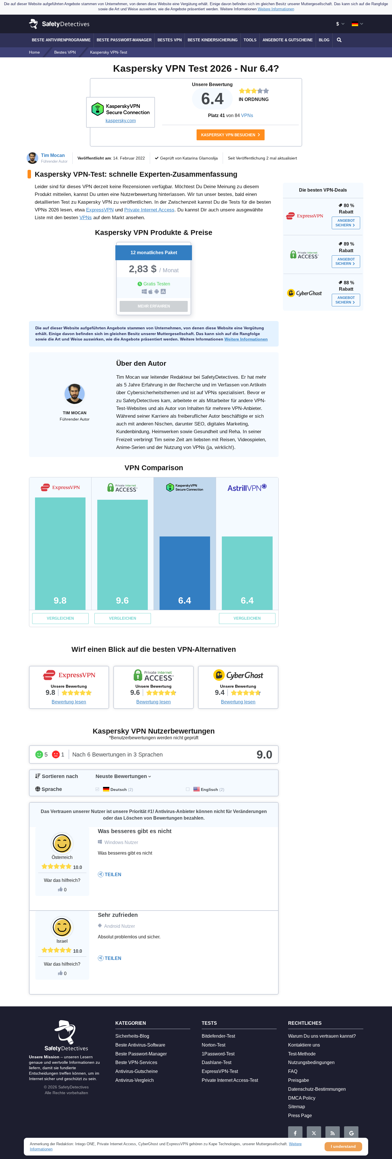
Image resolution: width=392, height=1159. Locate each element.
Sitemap (296, 1106)
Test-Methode (302, 1053)
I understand (343, 1146)
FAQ (292, 1071)
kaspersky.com (121, 120)
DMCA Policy (301, 1098)
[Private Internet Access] (153, 676)
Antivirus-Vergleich (134, 1080)
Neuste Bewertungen (121, 776)
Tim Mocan (53, 155)
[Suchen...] (338, 40)
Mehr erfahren (154, 306)
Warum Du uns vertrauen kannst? (322, 1036)
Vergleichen (60, 618)
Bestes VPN (170, 40)
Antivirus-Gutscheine (136, 1071)
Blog (324, 40)
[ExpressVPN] (69, 676)
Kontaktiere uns (304, 1045)
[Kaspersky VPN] (121, 109)
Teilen (112, 874)
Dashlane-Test (216, 1062)
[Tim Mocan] (75, 397)
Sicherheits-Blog (132, 1036)
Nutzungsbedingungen (311, 1062)
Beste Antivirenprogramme (61, 40)
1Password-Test (218, 1053)
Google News (351, 1133)
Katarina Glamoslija (200, 158)
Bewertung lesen (69, 701)
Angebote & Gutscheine (288, 40)
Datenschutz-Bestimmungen (317, 1089)
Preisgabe (298, 1080)
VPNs (247, 115)
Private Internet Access (149, 210)
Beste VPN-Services (136, 1062)
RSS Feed (332, 1133)
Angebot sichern (345, 223)
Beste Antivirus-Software (140, 1045)
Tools (250, 40)
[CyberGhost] (238, 676)
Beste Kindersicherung (213, 40)
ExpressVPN (100, 210)
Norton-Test (213, 1045)
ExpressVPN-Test (220, 1071)
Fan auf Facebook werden (295, 1133)
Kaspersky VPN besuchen (228, 135)
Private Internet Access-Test (230, 1080)
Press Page (300, 1115)
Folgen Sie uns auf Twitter (314, 1133)
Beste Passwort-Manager (124, 40)
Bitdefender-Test (218, 1036)
